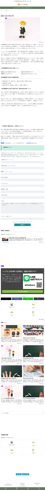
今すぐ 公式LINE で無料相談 (22, 291)
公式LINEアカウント (31, 143)
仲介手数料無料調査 (7, 484)
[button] (39, 299)
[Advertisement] (22, 115)
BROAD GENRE (25, 474)
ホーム (8, 483)
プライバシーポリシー (16, 221)
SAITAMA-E (19, 474)
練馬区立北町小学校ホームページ (30, 73)
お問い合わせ (22, 483)
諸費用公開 (22, 484)
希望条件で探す (37, 483)
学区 (2, 266)
